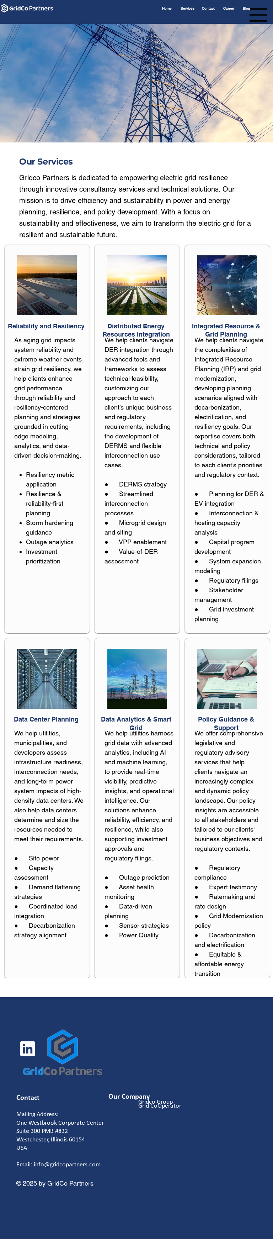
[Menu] (258, 15)
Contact (27, 1097)
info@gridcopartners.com (67, 1164)
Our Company (129, 1096)
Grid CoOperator (159, 1105)
